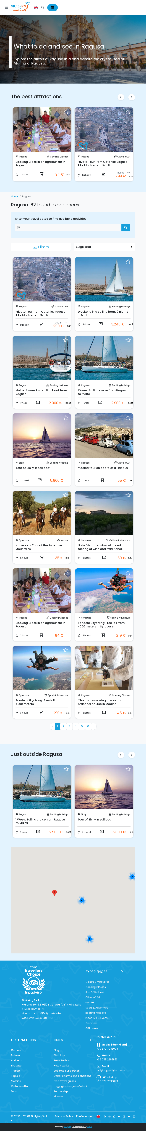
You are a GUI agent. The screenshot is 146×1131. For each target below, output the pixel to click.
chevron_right (131, 97)
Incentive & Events (97, 1018)
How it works (61, 1065)
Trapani (15, 1071)
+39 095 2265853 (107, 1059)
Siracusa (16, 1065)
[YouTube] (129, 1116)
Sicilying (67, 1127)
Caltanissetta (19, 1086)
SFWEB (89, 1127)
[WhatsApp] (114, 1116)
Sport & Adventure (120, 617)
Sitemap (59, 1096)
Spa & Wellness (94, 992)
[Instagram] (124, 1116)
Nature (64, 540)
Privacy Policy (64, 1116)
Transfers (91, 1023)
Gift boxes (91, 1028)
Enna (14, 1091)
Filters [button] (41, 246)
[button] (36, 7)
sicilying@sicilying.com (111, 1070)
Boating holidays (121, 306)
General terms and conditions (72, 1076)
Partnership (61, 1091)
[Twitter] (109, 1116)
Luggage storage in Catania (71, 1086)
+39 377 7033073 (107, 1048)
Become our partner (66, 1071)
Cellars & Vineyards (120, 156)
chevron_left (120, 97)
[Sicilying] (22, 7)
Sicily (21, 462)
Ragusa (23, 156)
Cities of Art (62, 156)
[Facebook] (105, 1116)
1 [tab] (130, 51)
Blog (56, 1050)
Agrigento (17, 1060)
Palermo (16, 1055)
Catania (16, 1050)
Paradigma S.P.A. (79, 1127)
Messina (16, 1081)
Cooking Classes (59, 617)
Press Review (61, 1060)
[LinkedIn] (134, 1116)
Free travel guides (65, 1081)
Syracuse (24, 540)
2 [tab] (135, 51)
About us (59, 1055)
